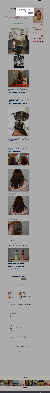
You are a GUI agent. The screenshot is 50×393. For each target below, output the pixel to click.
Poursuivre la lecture (25, 14)
